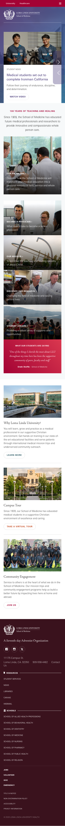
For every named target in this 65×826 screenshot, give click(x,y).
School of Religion (13, 760)
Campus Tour (12, 505)
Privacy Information (13, 809)
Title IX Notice (10, 793)
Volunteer (9, 775)
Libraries (8, 691)
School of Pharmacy (14, 747)
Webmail (8, 704)
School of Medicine (13, 735)
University (10, 3)
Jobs (6, 770)
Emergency (9, 785)
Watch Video (18, 96)
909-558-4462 (40, 662)
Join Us (11, 605)
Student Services (12, 679)
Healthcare (25, 3)
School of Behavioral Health (18, 723)
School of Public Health (16, 754)
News (6, 685)
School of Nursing (13, 741)
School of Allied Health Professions (22, 716)
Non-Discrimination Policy (15, 798)
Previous (58, 72)
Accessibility (9, 804)
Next (58, 62)
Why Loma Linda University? (22, 423)
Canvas (7, 697)
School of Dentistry (14, 729)
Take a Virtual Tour (19, 526)
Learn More (14, 455)
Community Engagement (20, 577)
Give (6, 780)
